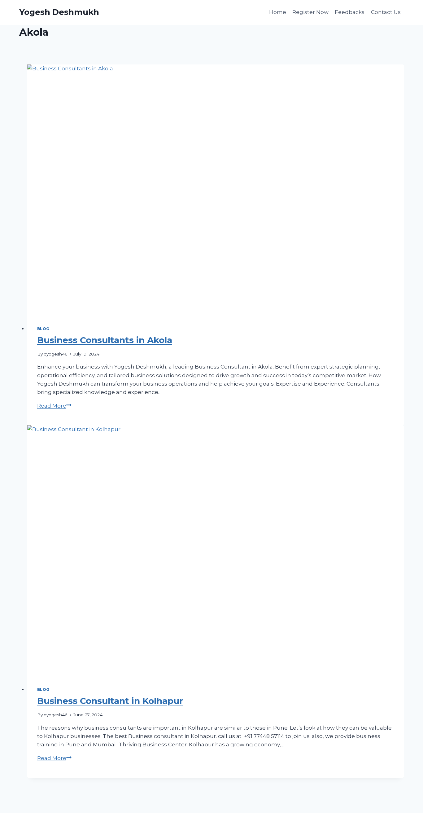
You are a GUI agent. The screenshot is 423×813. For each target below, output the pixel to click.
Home (277, 12)
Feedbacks (349, 12)
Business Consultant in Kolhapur (110, 701)
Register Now (310, 12)
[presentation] (215, 190)
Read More (54, 406)
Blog (43, 328)
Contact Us (386, 12)
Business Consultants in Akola (104, 340)
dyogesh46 (55, 353)
